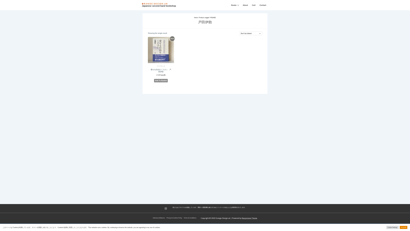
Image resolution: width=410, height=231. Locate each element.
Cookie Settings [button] (392, 227)
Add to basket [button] (161, 80)
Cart (254, 5)
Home (196, 17)
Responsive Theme (249, 218)
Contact (263, 5)
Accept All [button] (403, 227)
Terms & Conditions (190, 218)
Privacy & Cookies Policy (174, 218)
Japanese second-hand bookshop (159, 6)
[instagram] (166, 208)
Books (233, 5)
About (245, 5)
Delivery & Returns (159, 218)
